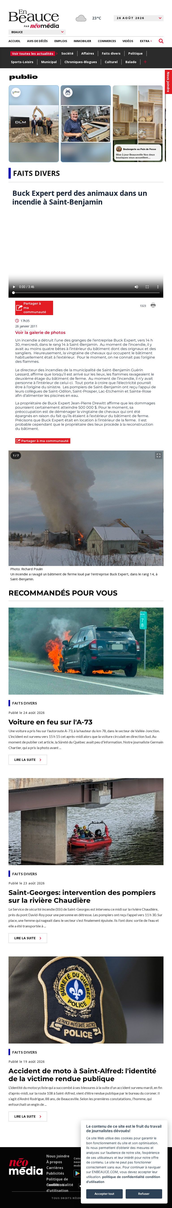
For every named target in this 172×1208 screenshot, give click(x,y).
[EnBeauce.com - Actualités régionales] (34, 19)
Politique (135, 53)
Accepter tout (104, 1193)
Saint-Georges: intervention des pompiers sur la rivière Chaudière (82, 896)
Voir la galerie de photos (40, 332)
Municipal (49, 62)
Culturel (111, 62)
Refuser (143, 1193)
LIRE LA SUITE (25, 760)
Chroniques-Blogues (80, 62)
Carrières (54, 1167)
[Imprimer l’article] (153, 306)
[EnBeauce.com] (26, 1172)
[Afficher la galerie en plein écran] (158, 455)
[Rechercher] (161, 41)
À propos (54, 1161)
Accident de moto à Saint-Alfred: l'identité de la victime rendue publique (82, 1075)
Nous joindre (57, 1156)
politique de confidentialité (123, 1177)
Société (67, 53)
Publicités (55, 1173)
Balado (130, 62)
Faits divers (111, 53)
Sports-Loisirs (22, 62)
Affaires (87, 53)
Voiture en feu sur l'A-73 (50, 722)
